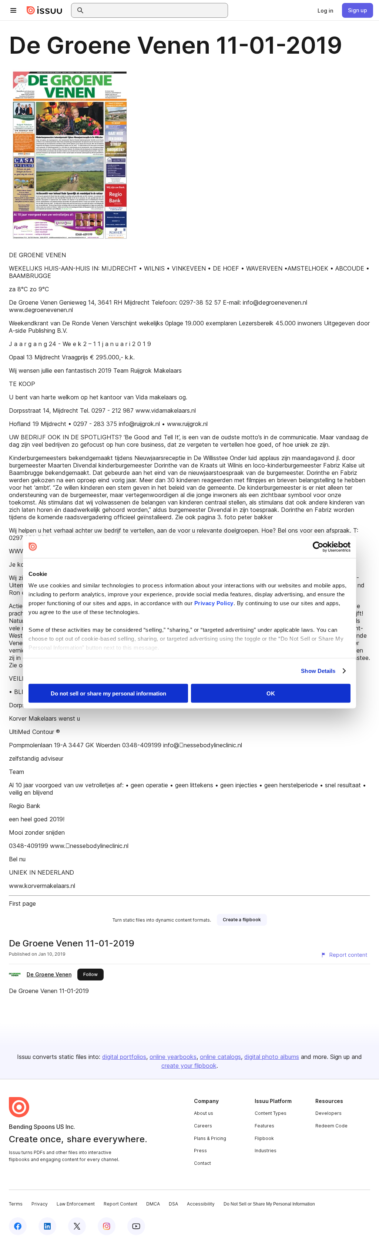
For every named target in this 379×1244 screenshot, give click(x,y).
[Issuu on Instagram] (106, 1226)
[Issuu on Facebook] (18, 1226)
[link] (325, 10)
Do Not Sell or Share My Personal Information (269, 1204)
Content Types (270, 1113)
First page (22, 903)
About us (203, 1113)
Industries (265, 1150)
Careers (203, 1126)
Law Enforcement (76, 1204)
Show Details (318, 671)
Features (264, 1126)
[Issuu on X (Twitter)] (77, 1226)
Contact (202, 1163)
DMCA (153, 1204)
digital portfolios (124, 1056)
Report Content (120, 1204)
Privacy (39, 1204)
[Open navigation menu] (13, 10)
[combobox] (156, 10)
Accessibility (201, 1204)
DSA (173, 1204)
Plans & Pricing (210, 1138)
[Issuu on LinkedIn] (47, 1226)
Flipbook (264, 1138)
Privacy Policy (214, 603)
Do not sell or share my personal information (108, 693)
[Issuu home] (44, 10)
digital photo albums (271, 1056)
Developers (328, 1113)
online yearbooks (173, 1056)
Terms (16, 1204)
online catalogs (220, 1056)
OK (270, 693)
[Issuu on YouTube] (136, 1226)
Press (200, 1150)
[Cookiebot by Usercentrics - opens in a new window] (318, 546)
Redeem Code (331, 1126)
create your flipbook (189, 1065)
